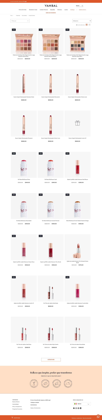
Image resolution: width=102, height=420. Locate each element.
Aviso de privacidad (87, 418)
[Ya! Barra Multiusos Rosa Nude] (23, 206)
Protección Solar (22, 9)
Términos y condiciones (77, 418)
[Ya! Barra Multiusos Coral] (50, 165)
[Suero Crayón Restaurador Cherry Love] (77, 82)
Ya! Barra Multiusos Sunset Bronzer (50, 220)
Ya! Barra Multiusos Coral (51, 179)
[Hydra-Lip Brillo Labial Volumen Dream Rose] (23, 247)
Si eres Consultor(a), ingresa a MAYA (18, 1)
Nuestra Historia (15, 401)
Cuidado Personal (44, 9)
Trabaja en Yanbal (34, 402)
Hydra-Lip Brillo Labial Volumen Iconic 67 (24, 303)
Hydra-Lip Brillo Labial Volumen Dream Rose (23, 262)
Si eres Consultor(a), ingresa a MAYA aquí (40, 400)
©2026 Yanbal (17, 418)
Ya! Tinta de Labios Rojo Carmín (50, 344)
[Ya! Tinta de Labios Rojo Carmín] (50, 330)
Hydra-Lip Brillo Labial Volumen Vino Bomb (50, 262)
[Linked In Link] (80, 408)
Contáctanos (33, 404)
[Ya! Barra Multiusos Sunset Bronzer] (50, 206)
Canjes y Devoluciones (35, 408)
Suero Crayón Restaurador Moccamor (50, 97)
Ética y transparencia (17, 406)
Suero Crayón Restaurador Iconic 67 (77, 138)
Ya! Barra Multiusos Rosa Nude (23, 220)
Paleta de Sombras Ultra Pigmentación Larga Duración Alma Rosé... (24, 55)
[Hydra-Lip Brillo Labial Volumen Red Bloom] (77, 165)
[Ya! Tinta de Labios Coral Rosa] (23, 330)
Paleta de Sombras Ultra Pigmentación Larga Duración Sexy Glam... (77, 55)
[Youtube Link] (78, 408)
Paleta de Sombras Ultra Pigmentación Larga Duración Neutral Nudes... (51, 55)
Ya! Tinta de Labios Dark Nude (50, 303)
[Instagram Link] (76, 408)
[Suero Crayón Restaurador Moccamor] (50, 82)
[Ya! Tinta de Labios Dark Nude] (50, 288)
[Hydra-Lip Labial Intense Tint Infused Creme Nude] (77, 247)
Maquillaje (52, 9)
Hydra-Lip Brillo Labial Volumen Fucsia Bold (77, 303)
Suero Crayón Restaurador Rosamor (23, 138)
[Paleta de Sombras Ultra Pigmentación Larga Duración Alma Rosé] (23, 41)
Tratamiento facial (33, 9)
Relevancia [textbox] (75, 20)
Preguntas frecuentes (17, 409)
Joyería (66, 9)
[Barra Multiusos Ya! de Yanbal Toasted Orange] (77, 206)
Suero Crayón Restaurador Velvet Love (50, 138)
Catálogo (72, 9)
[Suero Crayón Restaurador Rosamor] (23, 123)
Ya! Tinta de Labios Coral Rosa (24, 344)
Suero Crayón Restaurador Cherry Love (77, 97)
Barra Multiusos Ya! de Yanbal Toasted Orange (77, 220)
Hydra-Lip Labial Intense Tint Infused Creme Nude (77, 262)
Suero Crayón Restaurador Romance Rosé (24, 97)
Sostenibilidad (15, 404)
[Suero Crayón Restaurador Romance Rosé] (23, 82)
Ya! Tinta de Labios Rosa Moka (77, 344)
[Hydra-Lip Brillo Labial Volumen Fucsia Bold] (77, 288)
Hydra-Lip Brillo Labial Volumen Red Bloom (77, 179)
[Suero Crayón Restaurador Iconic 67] (77, 123)
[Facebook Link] (74, 408)
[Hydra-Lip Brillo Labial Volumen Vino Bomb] (50, 247)
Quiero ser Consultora (51, 12)
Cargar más (51, 359)
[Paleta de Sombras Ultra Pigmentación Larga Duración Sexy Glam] (77, 41)
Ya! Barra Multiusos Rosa (24, 179)
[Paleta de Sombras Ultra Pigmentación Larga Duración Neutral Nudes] (50, 41)
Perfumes (59, 9)
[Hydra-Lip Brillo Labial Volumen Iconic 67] (23, 288)
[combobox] (82, 21)
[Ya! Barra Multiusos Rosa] (23, 165)
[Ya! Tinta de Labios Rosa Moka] (77, 330)
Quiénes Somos (82, 9)
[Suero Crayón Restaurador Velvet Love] (50, 123)
